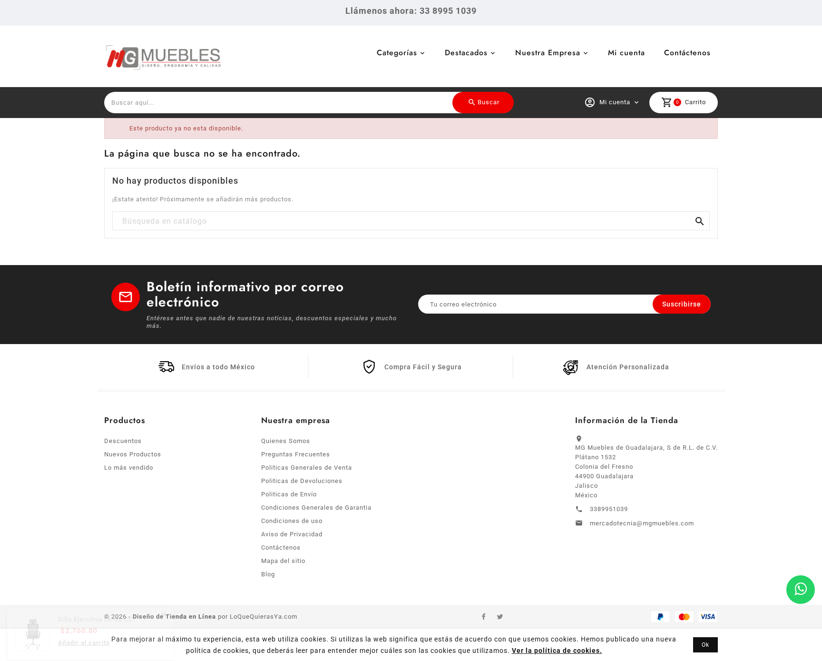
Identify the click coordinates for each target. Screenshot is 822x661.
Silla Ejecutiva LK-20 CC (95, 620)
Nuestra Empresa (547, 52)
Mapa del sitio (283, 560)
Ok (705, 644)
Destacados (466, 52)
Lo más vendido (128, 467)
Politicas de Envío (289, 494)
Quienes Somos (285, 440)
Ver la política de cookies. (557, 650)
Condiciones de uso (292, 520)
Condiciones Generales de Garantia (316, 507)
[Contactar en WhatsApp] (800, 589)
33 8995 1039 (448, 11)
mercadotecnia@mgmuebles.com (642, 523)
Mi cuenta (626, 52)
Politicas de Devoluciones (301, 480)
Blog (268, 574)
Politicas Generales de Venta (306, 467)
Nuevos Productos (132, 454)
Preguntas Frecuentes (295, 454)
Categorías (397, 52)
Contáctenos (687, 52)
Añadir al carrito (84, 643)
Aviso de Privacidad (292, 534)
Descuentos (123, 440)
